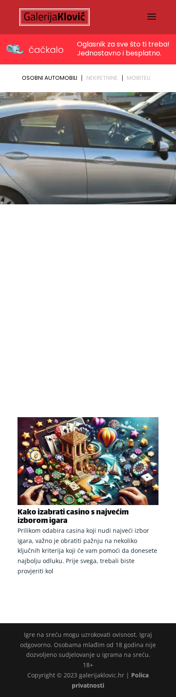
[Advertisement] (88, 299)
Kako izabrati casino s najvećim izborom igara (73, 517)
